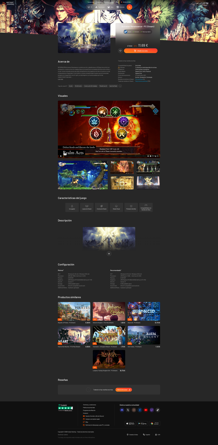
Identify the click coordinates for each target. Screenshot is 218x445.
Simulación (143, 77)
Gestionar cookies (63, 434)
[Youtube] (145, 410)
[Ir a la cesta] (207, 3)
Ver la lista (138, 65)
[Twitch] (151, 410)
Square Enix (138, 71)
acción (71, 86)
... (120, 86)
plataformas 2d (103, 86)
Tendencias (91, 2)
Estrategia (149, 77)
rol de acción (78, 86)
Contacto (85, 413)
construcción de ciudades (90, 86)
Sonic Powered (146, 71)
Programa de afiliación (89, 410)
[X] (128, 410)
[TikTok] (157, 410)
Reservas (99, 2)
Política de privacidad (89, 407)
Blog (117, 2)
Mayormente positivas (141, 81)
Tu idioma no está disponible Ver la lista (146, 67)
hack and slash (113, 86)
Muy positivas (139, 79)
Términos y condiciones (89, 404)
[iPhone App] (130, 423)
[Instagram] (134, 410)
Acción (137, 77)
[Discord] (122, 410)
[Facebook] (140, 410)
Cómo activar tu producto (142, 69)
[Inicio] (8, 3)
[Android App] (142, 423)
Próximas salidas (108, 2)
